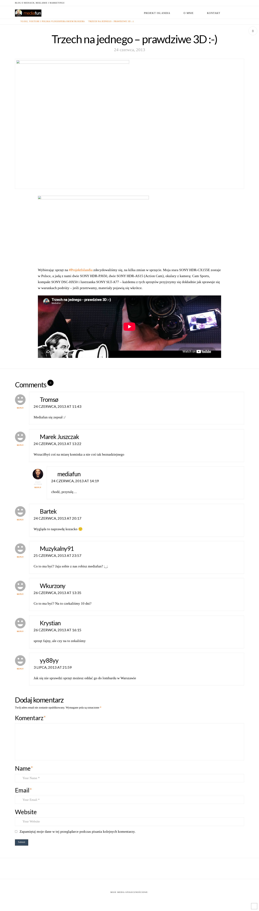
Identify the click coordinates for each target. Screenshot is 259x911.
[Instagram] (238, 3)
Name (24, 768)
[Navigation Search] (235, 12)
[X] (225, 3)
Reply (20, 408)
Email (23, 790)
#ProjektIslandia (80, 270)
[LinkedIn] (229, 3)
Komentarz (30, 717)
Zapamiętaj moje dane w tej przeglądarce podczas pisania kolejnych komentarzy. (77, 831)
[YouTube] (233, 3)
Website (26, 811)
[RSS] (242, 3)
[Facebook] (221, 3)
